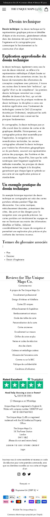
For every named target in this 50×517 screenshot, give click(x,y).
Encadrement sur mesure (25, 332)
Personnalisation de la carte (25, 323)
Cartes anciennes (25, 327)
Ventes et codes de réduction (24, 341)
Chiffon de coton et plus (25, 337)
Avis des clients (25, 346)
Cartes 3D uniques (25, 304)
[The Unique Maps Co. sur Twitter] (29, 474)
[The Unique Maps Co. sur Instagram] (18, 474)
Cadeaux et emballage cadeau (25, 350)
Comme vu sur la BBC (25, 360)
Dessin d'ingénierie (15, 260)
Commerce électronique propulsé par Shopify (25, 514)
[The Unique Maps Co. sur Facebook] (24, 474)
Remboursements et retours (25, 313)
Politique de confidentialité (24, 364)
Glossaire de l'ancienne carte (25, 355)
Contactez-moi (25, 286)
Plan (8, 253)
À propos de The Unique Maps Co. (25, 290)
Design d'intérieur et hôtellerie (25, 299)
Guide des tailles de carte (25, 318)
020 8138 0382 (24, 396)
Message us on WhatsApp (24, 401)
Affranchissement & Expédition (25, 309)
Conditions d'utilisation (25, 369)
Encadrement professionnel (24, 295)
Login (23, 449)
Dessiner (10, 256)
